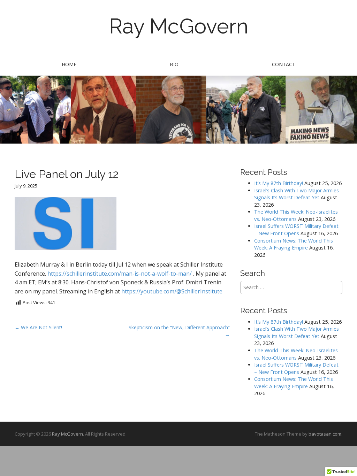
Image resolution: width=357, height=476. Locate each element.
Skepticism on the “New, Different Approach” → (179, 331)
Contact (283, 64)
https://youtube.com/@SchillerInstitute (171, 291)
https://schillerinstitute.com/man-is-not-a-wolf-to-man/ (119, 273)
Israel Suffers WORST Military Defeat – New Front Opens (296, 230)
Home (69, 64)
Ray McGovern (178, 26)
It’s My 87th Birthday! (278, 183)
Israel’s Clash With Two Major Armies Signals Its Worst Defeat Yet (296, 194)
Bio (174, 64)
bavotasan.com (325, 434)
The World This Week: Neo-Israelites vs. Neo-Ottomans (296, 215)
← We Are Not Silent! (38, 327)
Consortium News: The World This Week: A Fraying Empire (293, 244)
